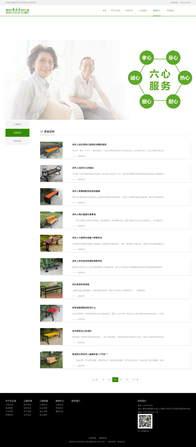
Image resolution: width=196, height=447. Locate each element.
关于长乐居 (115, 11)
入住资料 (9, 411)
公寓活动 (43, 405)
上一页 (95, 380)
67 (121, 380)
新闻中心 (157, 11)
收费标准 (9, 415)
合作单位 (27, 415)
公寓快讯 (59, 405)
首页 (104, 11)
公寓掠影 (143, 11)
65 (109, 380)
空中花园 (27, 411)
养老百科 (59, 408)
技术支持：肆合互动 (116, 442)
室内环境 (27, 405)
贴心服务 (43, 415)
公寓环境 (129, 11)
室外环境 (27, 408)
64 (103, 380)
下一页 (136, 380)
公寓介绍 (9, 405)
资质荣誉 (9, 408)
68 (127, 380)
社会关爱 (43, 408)
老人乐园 (43, 411)
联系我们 (171, 11)
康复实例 (59, 411)
